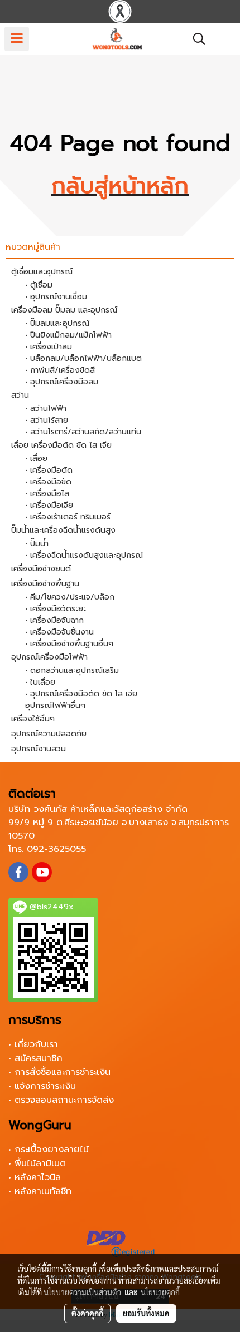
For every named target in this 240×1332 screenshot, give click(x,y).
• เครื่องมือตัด (49, 470)
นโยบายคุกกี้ (160, 1292)
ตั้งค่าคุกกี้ (87, 1313)
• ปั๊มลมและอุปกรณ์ (57, 323)
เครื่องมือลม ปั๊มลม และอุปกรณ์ (64, 310)
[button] (195, 39)
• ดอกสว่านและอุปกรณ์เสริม (72, 670)
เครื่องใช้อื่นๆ (33, 719)
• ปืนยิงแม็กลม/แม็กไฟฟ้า (68, 335)
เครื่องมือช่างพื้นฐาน (45, 584)
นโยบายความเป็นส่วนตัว (82, 1292)
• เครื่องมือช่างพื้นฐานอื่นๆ (69, 644)
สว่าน (20, 395)
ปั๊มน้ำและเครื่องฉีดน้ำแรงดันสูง (63, 530)
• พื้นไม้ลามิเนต (37, 1163)
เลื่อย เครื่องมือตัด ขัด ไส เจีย (61, 445)
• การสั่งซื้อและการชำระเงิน (59, 1072)
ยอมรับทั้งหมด (146, 1313)
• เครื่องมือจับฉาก (54, 620)
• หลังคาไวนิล (34, 1177)
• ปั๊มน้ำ (37, 543)
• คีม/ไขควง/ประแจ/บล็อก (69, 597)
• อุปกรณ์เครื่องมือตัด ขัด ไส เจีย (81, 694)
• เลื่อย (36, 458)
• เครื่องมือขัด (48, 482)
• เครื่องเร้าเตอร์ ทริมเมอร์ (68, 517)
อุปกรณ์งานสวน (38, 749)
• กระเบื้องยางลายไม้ (48, 1149)
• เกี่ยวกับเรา (33, 1044)
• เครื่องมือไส (47, 493)
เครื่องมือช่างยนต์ (41, 569)
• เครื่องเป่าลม (48, 347)
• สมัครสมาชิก (35, 1058)
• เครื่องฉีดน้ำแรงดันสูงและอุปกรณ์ (84, 555)
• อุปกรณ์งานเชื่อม (56, 297)
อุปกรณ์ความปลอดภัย (49, 734)
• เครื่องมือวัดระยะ (55, 609)
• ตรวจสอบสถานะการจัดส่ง (61, 1100)
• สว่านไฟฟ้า (45, 408)
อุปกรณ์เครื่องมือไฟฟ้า (49, 657)
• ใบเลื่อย (40, 682)
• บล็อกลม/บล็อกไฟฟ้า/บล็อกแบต (83, 358)
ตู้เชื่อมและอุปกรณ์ (42, 272)
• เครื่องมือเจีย (49, 505)
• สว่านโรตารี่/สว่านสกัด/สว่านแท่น (83, 432)
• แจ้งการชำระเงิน (42, 1086)
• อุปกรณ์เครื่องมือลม (61, 382)
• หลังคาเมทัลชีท (39, 1191)
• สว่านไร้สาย (46, 420)
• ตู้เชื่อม (38, 285)
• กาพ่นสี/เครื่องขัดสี (60, 370)
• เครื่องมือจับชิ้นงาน (59, 632)
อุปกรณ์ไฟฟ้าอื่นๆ (55, 705)
